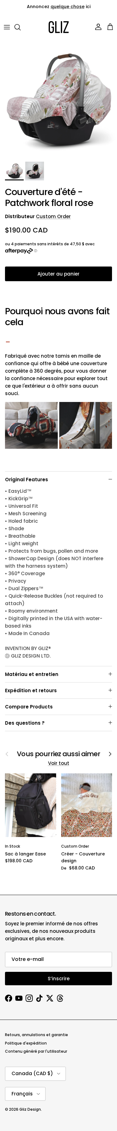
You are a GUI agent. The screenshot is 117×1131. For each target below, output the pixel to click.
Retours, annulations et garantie (36, 1034)
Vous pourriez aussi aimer (58, 754)
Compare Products (29, 706)
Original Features (26, 479)
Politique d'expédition (26, 1043)
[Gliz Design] (59, 27)
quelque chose (68, 6)
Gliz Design (30, 1109)
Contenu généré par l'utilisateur (36, 1051)
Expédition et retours (31, 690)
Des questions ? (25, 723)
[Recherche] (20, 27)
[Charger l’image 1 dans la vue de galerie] (58, 100)
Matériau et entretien (31, 674)
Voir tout (58, 763)
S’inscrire (59, 978)
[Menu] (7, 27)
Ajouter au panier (58, 274)
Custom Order (53, 216)
